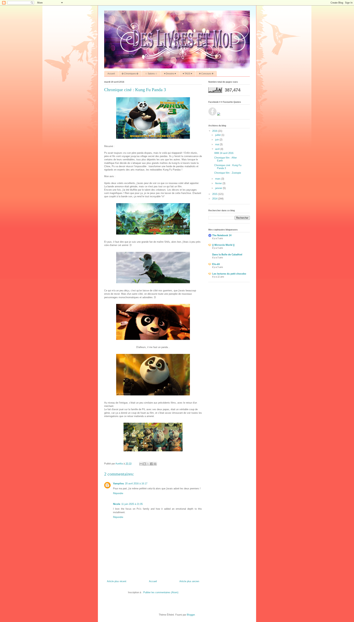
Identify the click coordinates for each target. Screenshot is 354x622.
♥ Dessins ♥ (170, 73)
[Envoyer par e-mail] (141, 464)
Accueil (111, 73)
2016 (215, 131)
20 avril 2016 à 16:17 (136, 483)
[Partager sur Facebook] (151, 464)
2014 (215, 198)
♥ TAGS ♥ (187, 73)
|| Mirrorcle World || (223, 245)
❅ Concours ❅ (206, 73)
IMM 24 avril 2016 (223, 153)
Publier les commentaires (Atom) (160, 592)
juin (217, 139)
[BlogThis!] (144, 464)
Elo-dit (216, 264)
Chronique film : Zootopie (227, 172)
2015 (215, 194)
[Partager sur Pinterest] (155, 464)
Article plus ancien (189, 581)
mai (217, 144)
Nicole (116, 504)
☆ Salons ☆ (151, 73)
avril (217, 149)
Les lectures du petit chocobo (229, 273)
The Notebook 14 (221, 235)
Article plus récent (116, 581)
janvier (219, 188)
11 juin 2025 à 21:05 (132, 504)
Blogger (191, 614)
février (219, 183)
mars (218, 178)
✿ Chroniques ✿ (130, 73)
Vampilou (118, 483)
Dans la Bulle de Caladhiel (227, 254)
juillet (218, 135)
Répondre (118, 493)
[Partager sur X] (148, 464)
